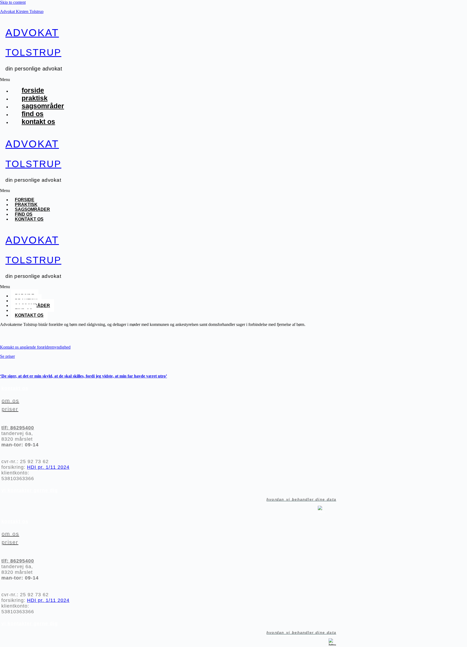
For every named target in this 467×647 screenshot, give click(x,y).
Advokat (32, 32)
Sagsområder (43, 106)
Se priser (7, 356)
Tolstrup (33, 52)
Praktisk (35, 98)
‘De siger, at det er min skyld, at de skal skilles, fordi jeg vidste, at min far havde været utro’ (83, 376)
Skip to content (13, 2)
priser (10, 409)
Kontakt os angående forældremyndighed (35, 347)
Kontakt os (38, 121)
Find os (33, 113)
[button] (126, 79)
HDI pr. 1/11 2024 (48, 467)
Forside (33, 90)
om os (10, 401)
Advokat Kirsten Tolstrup (22, 11)
